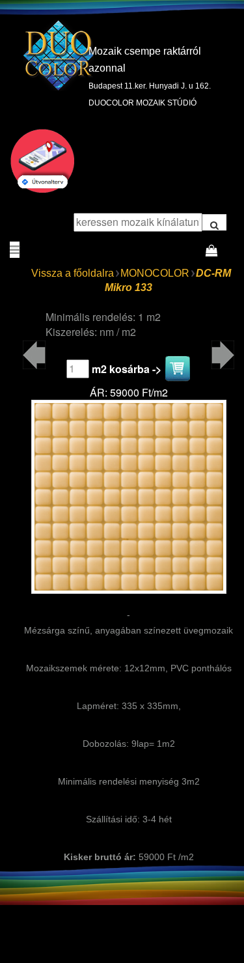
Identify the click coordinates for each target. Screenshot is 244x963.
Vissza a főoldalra (72, 273)
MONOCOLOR (154, 273)
